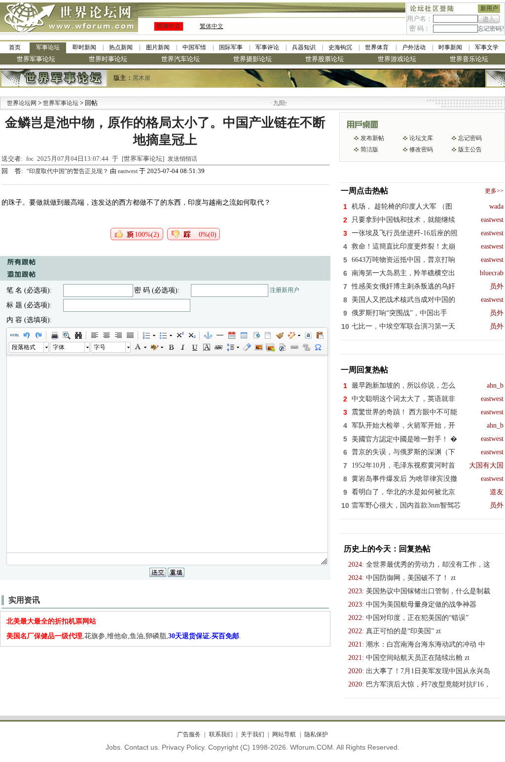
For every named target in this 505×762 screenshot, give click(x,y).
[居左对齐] (94, 335)
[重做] (38, 335)
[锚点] (208, 335)
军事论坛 (48, 47)
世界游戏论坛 (397, 59)
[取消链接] (306, 347)
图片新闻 (158, 47)
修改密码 (421, 149)
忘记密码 (470, 138)
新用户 (489, 8)
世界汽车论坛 (180, 59)
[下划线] (194, 347)
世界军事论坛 (36, 59)
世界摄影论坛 (252, 59)
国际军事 (231, 47)
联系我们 (220, 734)
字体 (59, 347)
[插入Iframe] (255, 335)
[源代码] (14, 335)
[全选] (308, 335)
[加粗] (171, 347)
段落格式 (24, 347)
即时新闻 (84, 47)
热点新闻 (121, 47)
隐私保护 (315, 734)
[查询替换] (78, 335)
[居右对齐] (118, 335)
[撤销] (26, 335)
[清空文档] (267, 335)
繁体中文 (211, 26)
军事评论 (267, 47)
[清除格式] (247, 347)
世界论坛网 (21, 103)
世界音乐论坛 (469, 59)
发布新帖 (372, 138)
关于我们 (252, 734)
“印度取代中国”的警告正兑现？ (68, 171)
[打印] (54, 335)
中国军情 (194, 47)
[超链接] (294, 347)
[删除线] (218, 347)
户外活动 (414, 47)
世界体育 (377, 47)
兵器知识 (304, 47)
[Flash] (282, 347)
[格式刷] (279, 335)
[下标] (191, 335)
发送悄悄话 (182, 158)
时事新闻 (450, 47)
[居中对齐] (106, 335)
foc (30, 158)
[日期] (231, 335)
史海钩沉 (340, 47)
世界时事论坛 (108, 59)
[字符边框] (206, 347)
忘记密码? (491, 28)
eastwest (128, 171)
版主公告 (470, 149)
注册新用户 (284, 290)
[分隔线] (219, 335)
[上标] (179, 335)
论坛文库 (421, 138)
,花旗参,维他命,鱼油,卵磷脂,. (123, 636)
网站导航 (284, 734)
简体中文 (168, 26)
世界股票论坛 (324, 59)
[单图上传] (258, 347)
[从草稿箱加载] (320, 335)
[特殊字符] (318, 347)
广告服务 (189, 734)
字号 (100, 347)
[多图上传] (270, 347)
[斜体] (182, 347)
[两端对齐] (130, 335)
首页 (15, 47)
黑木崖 (141, 77)
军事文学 (487, 47)
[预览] (66, 335)
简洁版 (369, 149)
